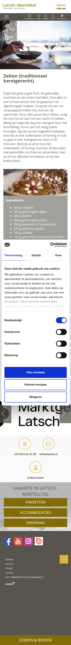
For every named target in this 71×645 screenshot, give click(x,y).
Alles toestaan (35, 372)
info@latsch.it (49, 454)
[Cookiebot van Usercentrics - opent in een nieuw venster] (50, 244)
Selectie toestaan (35, 384)
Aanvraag (35, 522)
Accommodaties (35, 512)
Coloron (9, 563)
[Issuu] (39, 541)
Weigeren (35, 397)
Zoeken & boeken (35, 640)
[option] (35, 45)
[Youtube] (18, 541)
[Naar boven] (64, 559)
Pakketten (35, 502)
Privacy (8, 568)
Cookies (9, 572)
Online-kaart (35, 477)
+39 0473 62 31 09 (24, 454)
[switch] (61, 332)
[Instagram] (28, 541)
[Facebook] (7, 541)
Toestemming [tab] (13, 255)
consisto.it (10, 583)
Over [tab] (58, 255)
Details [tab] (36, 255)
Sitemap (9, 559)
